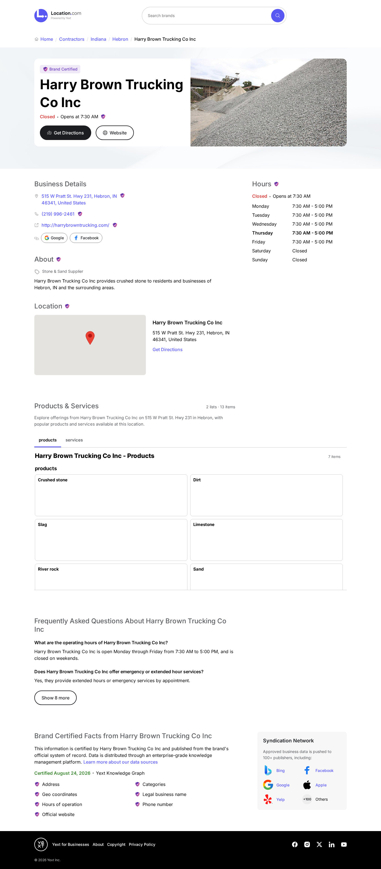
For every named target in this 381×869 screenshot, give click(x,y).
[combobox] (214, 16)
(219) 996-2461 (58, 214)
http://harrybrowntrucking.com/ (75, 225)
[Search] (277, 15)
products (48, 440)
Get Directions (168, 349)
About (98, 844)
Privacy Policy (142, 844)
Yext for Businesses (70, 844)
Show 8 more (55, 698)
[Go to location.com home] (57, 15)
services (74, 440)
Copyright (116, 844)
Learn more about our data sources (120, 762)
